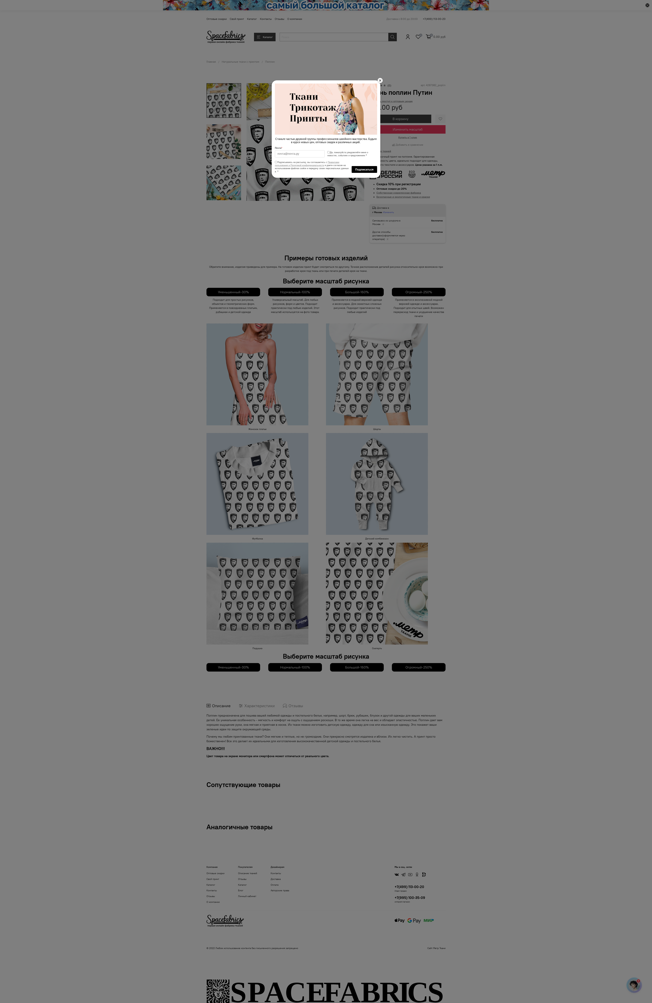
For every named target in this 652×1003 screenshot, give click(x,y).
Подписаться (364, 169)
